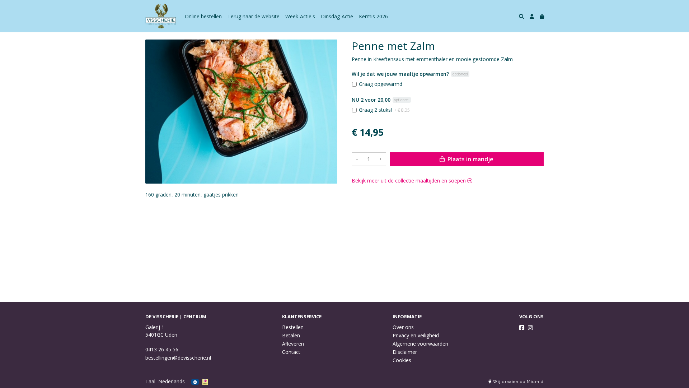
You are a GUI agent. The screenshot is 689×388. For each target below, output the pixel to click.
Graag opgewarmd (380, 83)
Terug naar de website (254, 16)
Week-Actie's (300, 16)
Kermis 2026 (373, 16)
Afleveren (293, 343)
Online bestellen (203, 16)
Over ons (403, 327)
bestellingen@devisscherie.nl (178, 357)
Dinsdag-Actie (337, 16)
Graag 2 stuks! (384, 109)
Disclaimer (405, 351)
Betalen (291, 335)
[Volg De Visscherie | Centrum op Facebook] (521, 328)
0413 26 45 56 (161, 349)
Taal (150, 381)
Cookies (402, 360)
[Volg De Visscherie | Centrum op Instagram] (530, 328)
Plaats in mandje (469, 159)
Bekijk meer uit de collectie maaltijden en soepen (409, 180)
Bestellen (293, 327)
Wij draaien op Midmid (518, 381)
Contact (291, 351)
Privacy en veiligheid (416, 335)
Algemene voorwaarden (420, 343)
